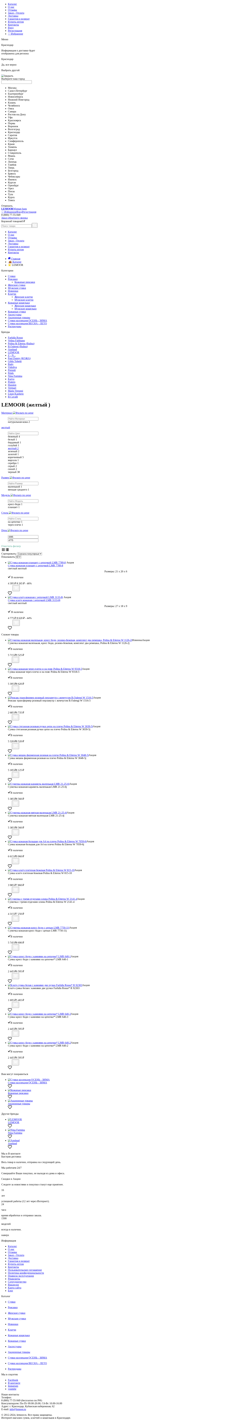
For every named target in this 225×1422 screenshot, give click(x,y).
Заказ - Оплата (16, 13)
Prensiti (12, 370)
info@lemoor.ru (18, 1409)
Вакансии (13, 1284)
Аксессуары (14, 314)
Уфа (10, 117)
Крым (11, 144)
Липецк (12, 161)
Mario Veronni (15, 390)
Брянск (12, 173)
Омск (11, 108)
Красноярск (14, 120)
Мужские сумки (17, 288)
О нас (11, 7)
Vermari (12, 387)
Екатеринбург (16, 93)
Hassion (12, 385)
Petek (11, 373)
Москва (12, 87)
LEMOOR (13, 352)
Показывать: (8, 556)
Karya (11, 379)
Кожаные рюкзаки (24, 282)
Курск (11, 197)
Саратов (12, 135)
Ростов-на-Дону (17, 114)
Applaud (12, 349)
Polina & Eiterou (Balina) (21, 343)
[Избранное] (10, 594)
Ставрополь (14, 153)
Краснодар (14, 132)
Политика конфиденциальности (26, 1272)
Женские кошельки (25, 305)
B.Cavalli (13, 396)
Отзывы (12, 10)
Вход (11, 27)
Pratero (11, 382)
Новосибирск (15, 96)
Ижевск (12, 179)
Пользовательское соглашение (25, 1270)
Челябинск (14, 105)
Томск (11, 200)
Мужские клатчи (23, 299)
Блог (10, 1290)
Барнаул (12, 150)
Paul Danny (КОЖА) (19, 358)
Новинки (13, 291)
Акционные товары (19, 317)
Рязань (11, 155)
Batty (11, 364)
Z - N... (12, 355)
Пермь (11, 123)
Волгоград (14, 129)
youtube (12, 1388)
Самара (12, 111)
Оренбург (13, 185)
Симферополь (16, 141)
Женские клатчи (23, 296)
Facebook (13, 1380)
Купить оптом (16, 21)
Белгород (13, 170)
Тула (10, 194)
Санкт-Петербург (17, 90)
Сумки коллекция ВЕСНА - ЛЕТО (27, 323)
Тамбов (12, 164)
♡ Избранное (15, 33)
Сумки (11, 276)
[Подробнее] (10, 589)
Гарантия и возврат (19, 18)
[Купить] (16, 588)
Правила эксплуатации (21, 1275)
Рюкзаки (13, 279)
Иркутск (12, 138)
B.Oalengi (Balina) (18, 346)
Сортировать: (8, 553)
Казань (12, 102)
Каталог (12, 4)
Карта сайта (14, 1287)
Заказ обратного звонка (14, 217)
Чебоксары (14, 176)
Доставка (13, 15)
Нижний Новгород (18, 99)
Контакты (13, 24)
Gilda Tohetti (15, 361)
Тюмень (12, 147)
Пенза (11, 191)
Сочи (11, 158)
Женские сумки (16, 285)
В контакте (14, 1383)
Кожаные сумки (17, 311)
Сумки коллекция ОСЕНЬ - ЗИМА (27, 320)
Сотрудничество (17, 1281)
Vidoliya (12, 367)
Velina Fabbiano (16, 340)
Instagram (13, 1386)
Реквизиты (14, 1278)
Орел (11, 188)
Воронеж (13, 126)
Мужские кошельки (25, 308)
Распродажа (14, 326)
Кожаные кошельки (19, 302)
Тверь (11, 167)
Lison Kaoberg (16, 393)
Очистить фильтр (11, 546)
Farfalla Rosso (15, 337)
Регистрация (15, 30)
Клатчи (12, 293)
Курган (12, 182)
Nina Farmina (15, 376)
